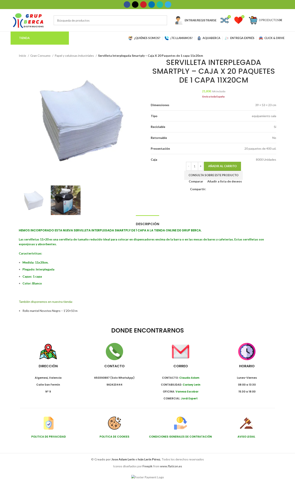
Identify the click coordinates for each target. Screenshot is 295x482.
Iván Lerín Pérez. (149, 459)
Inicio (23, 55)
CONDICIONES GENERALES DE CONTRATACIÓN (180, 436)
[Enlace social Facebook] (127, 4)
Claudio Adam (189, 378)
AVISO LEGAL (246, 436)
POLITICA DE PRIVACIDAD (48, 436)
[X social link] (135, 4)
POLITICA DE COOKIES (114, 436)
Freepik (147, 466)
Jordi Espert (189, 398)
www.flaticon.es (171, 466)
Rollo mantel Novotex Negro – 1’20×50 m (50, 310)
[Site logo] (28, 20)
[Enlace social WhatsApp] (160, 4)
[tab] (147, 221)
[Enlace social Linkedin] (151, 4)
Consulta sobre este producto (213, 175)
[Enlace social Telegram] (168, 4)
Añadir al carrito (222, 166)
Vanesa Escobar (187, 391)
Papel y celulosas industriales (75, 55)
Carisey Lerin (191, 384)
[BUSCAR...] (162, 20)
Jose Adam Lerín (123, 459)
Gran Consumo (40, 55)
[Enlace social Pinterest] (143, 4)
